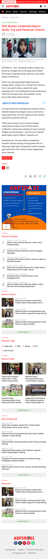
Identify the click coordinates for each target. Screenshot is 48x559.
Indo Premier (9, 351)
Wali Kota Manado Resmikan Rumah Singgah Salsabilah (24, 252)
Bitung (27, 346)
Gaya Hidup (6, 22)
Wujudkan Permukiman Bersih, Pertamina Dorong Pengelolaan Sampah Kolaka (21, 460)
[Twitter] (20, 543)
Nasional (14, 22)
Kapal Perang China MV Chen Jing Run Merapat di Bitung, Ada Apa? (24, 468)
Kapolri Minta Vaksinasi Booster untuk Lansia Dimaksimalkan (24, 243)
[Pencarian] (45, 6)
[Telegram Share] (40, 176)
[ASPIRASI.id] (12, 6)
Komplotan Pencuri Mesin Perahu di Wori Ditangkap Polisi (22, 277)
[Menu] (3, 6)
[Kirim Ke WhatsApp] (44, 176)
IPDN (19, 346)
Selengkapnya (23, 332)
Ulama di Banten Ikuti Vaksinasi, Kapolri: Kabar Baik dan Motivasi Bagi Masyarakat (25, 285)
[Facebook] (16, 543)
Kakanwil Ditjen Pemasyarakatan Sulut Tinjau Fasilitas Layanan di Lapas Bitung (30, 312)
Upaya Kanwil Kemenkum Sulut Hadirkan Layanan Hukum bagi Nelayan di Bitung (35, 400)
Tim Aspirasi (10, 34)
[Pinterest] (24, 543)
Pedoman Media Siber (35, 550)
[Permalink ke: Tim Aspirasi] (3, 34)
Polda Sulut (8, 346)
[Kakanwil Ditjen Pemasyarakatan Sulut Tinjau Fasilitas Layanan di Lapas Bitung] (7, 313)
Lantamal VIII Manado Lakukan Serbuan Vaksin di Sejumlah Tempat (26, 260)
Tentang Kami (10, 550)
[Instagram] (29, 543)
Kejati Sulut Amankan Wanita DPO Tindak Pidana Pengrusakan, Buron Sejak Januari (26, 268)
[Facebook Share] (26, 176)
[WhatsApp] (33, 543)
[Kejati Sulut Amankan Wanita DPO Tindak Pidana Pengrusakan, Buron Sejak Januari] (7, 302)
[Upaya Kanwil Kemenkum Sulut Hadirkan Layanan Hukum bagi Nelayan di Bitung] (35, 390)
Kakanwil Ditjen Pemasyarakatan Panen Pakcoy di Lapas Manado (30, 323)
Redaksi (21, 550)
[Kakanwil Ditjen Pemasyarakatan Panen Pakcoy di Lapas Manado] (7, 323)
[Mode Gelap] (41, 6)
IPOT (36, 346)
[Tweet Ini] (30, 176)
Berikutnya (7, 158)
